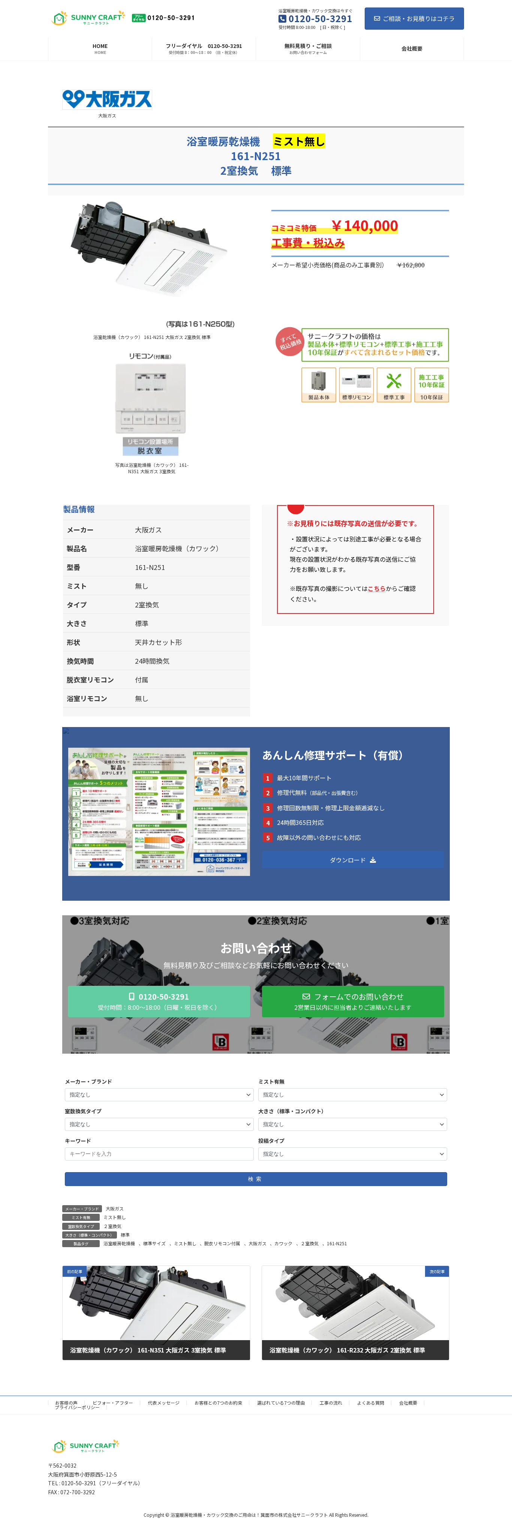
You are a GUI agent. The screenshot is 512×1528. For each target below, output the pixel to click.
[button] (353, 859)
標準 (125, 1234)
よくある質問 (370, 1402)
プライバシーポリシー (77, 1407)
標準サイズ (154, 1243)
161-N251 (337, 1243)
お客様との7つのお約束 (218, 1402)
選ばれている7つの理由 (281, 1402)
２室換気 (112, 1226)
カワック (283, 1243)
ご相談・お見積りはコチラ (419, 18)
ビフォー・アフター (113, 1402)
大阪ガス (115, 1208)
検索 (256, 1179)
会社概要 (408, 1402)
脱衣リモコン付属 (222, 1243)
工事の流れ (331, 1402)
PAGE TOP (494, 1475)
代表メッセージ (164, 1402)
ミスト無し (114, 1217)
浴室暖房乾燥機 (119, 1243)
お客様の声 (66, 1402)
